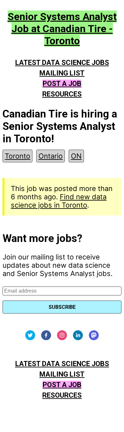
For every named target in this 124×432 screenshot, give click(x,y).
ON (76, 156)
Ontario (50, 156)
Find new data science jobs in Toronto (59, 201)
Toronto (17, 156)
